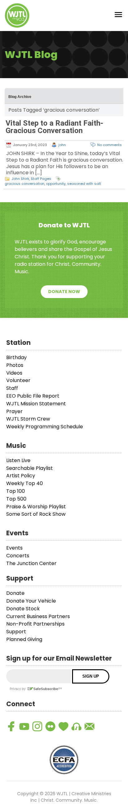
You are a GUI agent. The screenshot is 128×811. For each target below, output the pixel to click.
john (62, 144)
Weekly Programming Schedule (44, 426)
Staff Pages (41, 178)
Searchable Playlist (29, 468)
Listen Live (18, 460)
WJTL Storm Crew (28, 418)
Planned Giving (24, 639)
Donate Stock (23, 608)
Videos (14, 373)
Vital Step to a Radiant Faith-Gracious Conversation (54, 127)
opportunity (56, 183)
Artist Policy (20, 475)
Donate (15, 593)
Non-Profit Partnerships (35, 623)
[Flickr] (50, 726)
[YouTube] (24, 726)
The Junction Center (31, 563)
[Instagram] (37, 726)
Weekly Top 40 (24, 483)
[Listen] (76, 726)
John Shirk (20, 178)
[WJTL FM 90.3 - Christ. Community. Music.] (17, 15)
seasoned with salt (84, 183)
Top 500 (16, 498)
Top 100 (15, 491)
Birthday (16, 357)
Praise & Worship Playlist (36, 506)
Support (16, 631)
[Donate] (63, 726)
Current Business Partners (38, 616)
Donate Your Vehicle (31, 600)
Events (14, 547)
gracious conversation (24, 183)
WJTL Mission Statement (36, 403)
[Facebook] (11, 726)
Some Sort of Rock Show (36, 514)
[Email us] (89, 726)
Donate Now (64, 291)
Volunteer (18, 380)
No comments (109, 144)
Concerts (17, 555)
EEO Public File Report (32, 395)
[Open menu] (118, 16)
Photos (14, 365)
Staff (12, 388)
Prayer (14, 411)
